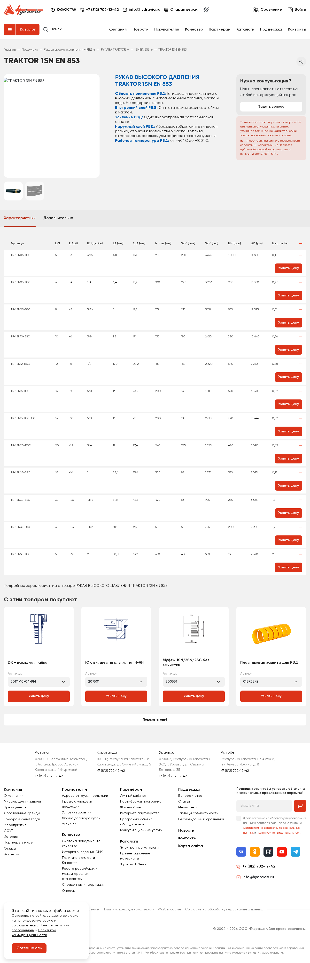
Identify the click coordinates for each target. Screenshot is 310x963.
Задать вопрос (271, 106)
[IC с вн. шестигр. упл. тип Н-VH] (116, 634)
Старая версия (185, 10)
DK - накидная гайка (27, 663)
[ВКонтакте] (241, 852)
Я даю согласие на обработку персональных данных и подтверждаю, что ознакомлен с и (274, 825)
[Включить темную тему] (206, 10)
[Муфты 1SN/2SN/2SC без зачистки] (194, 634)
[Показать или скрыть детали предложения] (300, 255)
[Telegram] (295, 852)
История (11, 836)
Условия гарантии (77, 812)
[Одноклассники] (255, 852)
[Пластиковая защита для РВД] (271, 634)
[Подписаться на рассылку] (300, 806)
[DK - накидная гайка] (39, 634)
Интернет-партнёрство (140, 813)
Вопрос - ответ (191, 795)
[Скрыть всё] (300, 243)
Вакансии (12, 854)
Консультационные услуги (141, 830)
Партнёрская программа (141, 801)
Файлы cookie (169, 909)
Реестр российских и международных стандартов (79, 874)
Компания (117, 30)
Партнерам (220, 30)
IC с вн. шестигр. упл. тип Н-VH (114, 663)
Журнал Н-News (133, 864)
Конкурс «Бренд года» (22, 819)
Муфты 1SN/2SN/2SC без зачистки (186, 662)
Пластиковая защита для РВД (269, 663)
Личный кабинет (133, 795)
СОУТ (8, 831)
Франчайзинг (131, 807)
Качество (194, 30)
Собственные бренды (22, 813)
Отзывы (10, 848)
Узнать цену (39, 696)
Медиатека (187, 807)
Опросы (68, 890)
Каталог (28, 30)
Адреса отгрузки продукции (85, 795)
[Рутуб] (268, 852)
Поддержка (271, 30)
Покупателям (166, 30)
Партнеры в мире (18, 842)
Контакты (297, 30)
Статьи (184, 801)
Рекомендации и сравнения (201, 819)
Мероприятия (15, 825)
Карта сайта (190, 846)
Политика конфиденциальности (129, 909)
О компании (13, 795)
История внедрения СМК (82, 852)
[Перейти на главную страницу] (23, 10)
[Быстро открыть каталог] (10, 29)
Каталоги (245, 30)
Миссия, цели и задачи (22, 801)
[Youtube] (282, 852)
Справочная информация (83, 884)
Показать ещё (155, 719)
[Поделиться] (301, 61)
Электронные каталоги (139, 847)
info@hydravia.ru (258, 877)
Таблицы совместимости (198, 813)
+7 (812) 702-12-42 (102, 10)
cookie (47, 920)
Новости (140, 30)
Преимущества (16, 807)
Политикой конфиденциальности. (279, 832)
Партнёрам (131, 790)
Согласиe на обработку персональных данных (224, 909)
